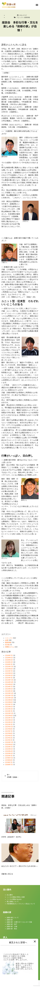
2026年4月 (9, 660)
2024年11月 (9, 680)
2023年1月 (8, 711)
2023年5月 (9, 707)
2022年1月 (8, 724)
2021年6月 (8, 733)
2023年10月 (9, 698)
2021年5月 (8, 735)
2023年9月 (9, 700)
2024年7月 (9, 687)
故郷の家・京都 (12, 926)
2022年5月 (9, 720)
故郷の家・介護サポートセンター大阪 (19, 922)
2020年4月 (9, 751)
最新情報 (8, 642)
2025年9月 (9, 669)
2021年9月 (8, 729)
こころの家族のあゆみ (14, 899)
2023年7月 (9, 704)
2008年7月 (9, 764)
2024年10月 (9, 682)
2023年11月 (9, 695)
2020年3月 (9, 753)
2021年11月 (9, 727)
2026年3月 (9, 662)
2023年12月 (9, 693)
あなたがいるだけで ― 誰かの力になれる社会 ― (19, 866)
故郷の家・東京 (12, 929)
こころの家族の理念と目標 (16, 897)
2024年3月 (9, 691)
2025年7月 (9, 671)
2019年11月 (9, 758)
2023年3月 (9, 709)
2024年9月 (9, 684)
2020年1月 (8, 756)
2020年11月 (9, 742)
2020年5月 (9, 749)
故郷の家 (10, 920)
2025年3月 (9, 675)
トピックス (9, 638)
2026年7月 (9, 655)
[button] (37, 5)
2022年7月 (9, 718)
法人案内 (10, 895)
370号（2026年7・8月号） (11, 837)
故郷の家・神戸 (12, 924)
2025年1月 (8, 678)
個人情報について (13, 901)
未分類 (7, 645)
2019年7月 (8, 762)
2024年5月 (9, 689)
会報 (6, 640)
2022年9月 (9, 715)
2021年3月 (8, 738)
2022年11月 (9, 713)
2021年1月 (8, 740)
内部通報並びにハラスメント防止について (21, 904)
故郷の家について (13, 917)
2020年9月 (9, 744)
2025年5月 (9, 673)
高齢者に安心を (7, 874)
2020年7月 (9, 747)
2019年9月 (8, 760)
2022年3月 (9, 722)
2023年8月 (9, 702)
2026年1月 (8, 664)
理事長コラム (9, 647)
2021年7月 (8, 731)
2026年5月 (9, 658)
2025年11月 (9, 666)
